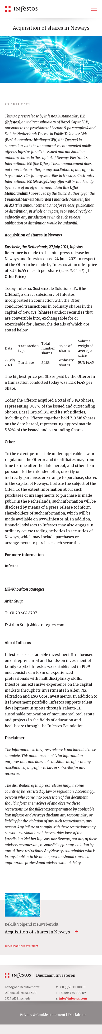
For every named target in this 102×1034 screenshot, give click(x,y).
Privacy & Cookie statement (42, 1015)
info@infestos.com (73, 998)
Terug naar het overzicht (21, 945)
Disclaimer (77, 1015)
